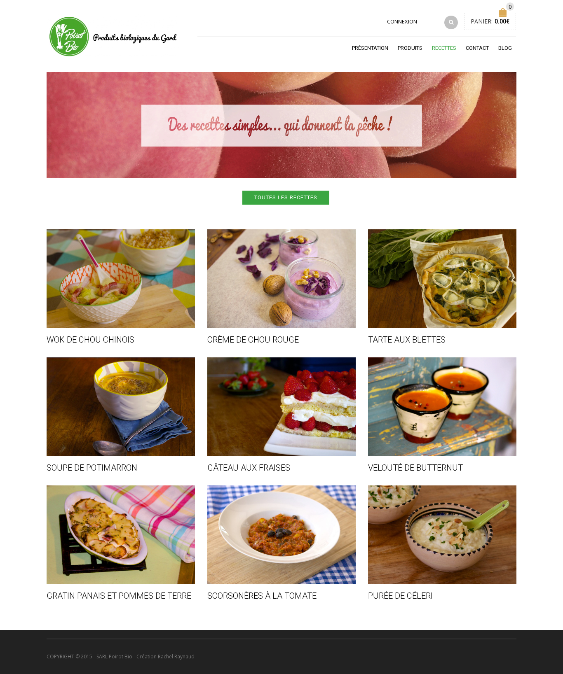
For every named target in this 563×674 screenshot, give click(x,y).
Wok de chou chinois (90, 340)
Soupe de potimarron (92, 468)
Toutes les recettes (285, 197)
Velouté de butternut (415, 468)
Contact (477, 48)
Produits (410, 48)
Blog (505, 48)
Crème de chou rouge (253, 340)
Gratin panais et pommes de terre (119, 596)
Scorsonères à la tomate (262, 596)
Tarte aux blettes (407, 340)
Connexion (402, 21)
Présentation (370, 48)
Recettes (444, 48)
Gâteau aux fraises (248, 468)
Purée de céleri (400, 596)
